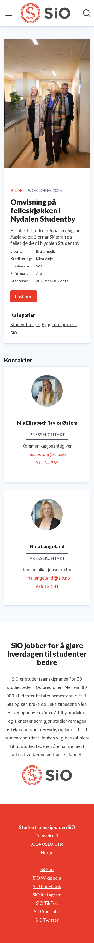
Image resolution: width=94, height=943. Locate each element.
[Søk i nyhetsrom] (87, 13)
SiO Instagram (47, 895)
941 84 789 (47, 463)
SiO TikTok (47, 903)
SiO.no (47, 869)
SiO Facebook (47, 886)
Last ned (23, 296)
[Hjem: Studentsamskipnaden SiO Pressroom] (45, 13)
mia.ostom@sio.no (47, 454)
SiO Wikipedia (47, 878)
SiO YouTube (47, 911)
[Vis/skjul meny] (9, 13)
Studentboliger (25, 324)
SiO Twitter (47, 920)
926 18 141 (47, 586)
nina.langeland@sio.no (47, 578)
